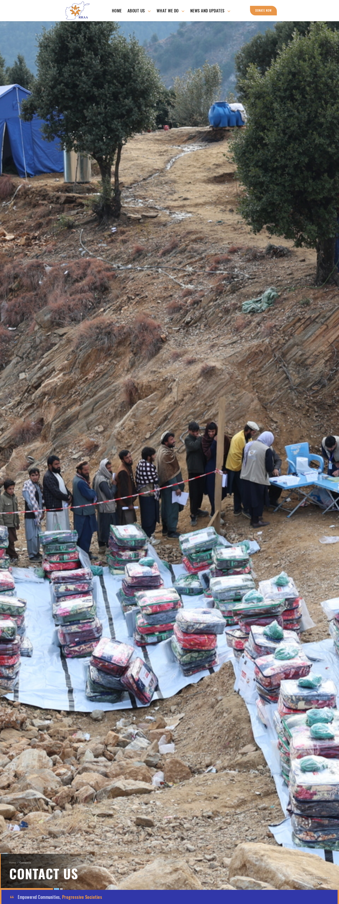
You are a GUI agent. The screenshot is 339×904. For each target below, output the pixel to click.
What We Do (168, 10)
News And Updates (208, 10)
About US (136, 10)
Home (117, 10)
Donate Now (263, 10)
